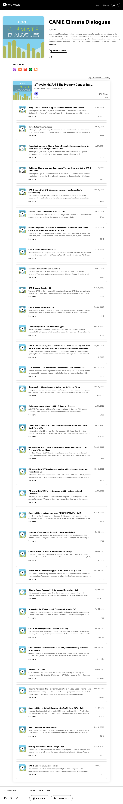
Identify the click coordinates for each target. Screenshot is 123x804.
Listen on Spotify (59, 50)
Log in (98, 4)
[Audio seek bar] (71, 99)
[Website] (50, 56)
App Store (40, 798)
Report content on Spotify (99, 77)
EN (117, 5)
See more (52, 44)
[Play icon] (36, 94)
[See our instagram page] (16, 798)
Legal (41, 790)
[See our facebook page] (5, 798)
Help (48, 790)
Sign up (106, 4)
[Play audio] (107, 84)
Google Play (63, 798)
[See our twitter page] (11, 798)
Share (105, 94)
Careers (33, 790)
